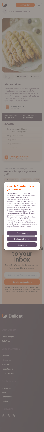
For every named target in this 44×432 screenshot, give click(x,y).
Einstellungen (22, 233)
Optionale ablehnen (22, 239)
